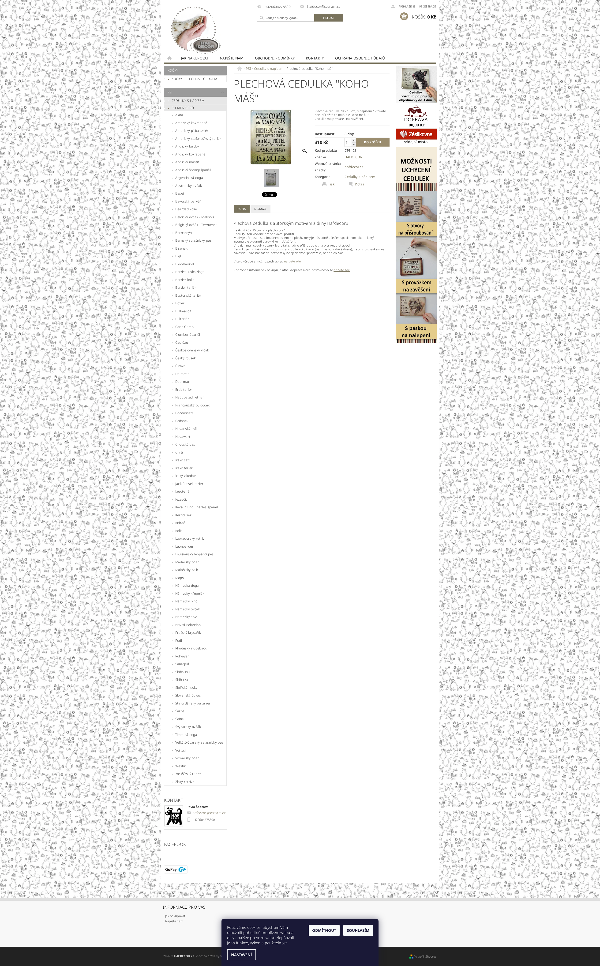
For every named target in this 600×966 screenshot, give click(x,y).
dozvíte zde (342, 270)
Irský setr (182, 460)
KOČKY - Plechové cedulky (195, 79)
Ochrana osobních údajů (360, 58)
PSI (170, 92)
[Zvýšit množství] (354, 140)
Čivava (180, 366)
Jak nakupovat (195, 58)
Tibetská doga (186, 734)
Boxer (180, 303)
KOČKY (173, 70)
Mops (179, 577)
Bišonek (181, 248)
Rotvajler (182, 656)
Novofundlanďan (188, 625)
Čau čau (181, 342)
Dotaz (359, 184)
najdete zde (292, 261)
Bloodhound (184, 264)
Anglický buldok (187, 146)
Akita (179, 115)
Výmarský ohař (187, 758)
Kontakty (315, 58)
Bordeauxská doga (190, 271)
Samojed (182, 664)
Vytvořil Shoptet (425, 957)
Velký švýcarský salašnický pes (199, 742)
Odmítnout (324, 930)
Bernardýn (183, 232)
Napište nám (232, 58)
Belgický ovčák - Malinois (194, 217)
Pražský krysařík (188, 632)
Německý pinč (186, 601)
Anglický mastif (187, 162)
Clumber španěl (187, 334)
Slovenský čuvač (188, 695)
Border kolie (185, 279)
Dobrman (182, 381)
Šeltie (179, 719)
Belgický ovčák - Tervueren (196, 224)
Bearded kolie (186, 209)
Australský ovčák (188, 185)
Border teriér (185, 287)
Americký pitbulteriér (192, 130)
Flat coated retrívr (189, 397)
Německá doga (187, 585)
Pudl (178, 640)
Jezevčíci (181, 499)
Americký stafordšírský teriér (198, 138)
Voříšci (180, 750)
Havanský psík (186, 428)
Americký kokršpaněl (191, 123)
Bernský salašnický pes (193, 240)
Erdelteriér (183, 389)
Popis (241, 209)
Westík (180, 766)
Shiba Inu (182, 672)
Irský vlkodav (185, 475)
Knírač (180, 522)
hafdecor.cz (354, 167)
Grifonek (182, 421)
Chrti (179, 452)
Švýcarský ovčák (188, 726)
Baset (179, 193)
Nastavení (241, 954)
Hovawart (183, 436)
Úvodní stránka (169, 58)
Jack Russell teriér (189, 483)
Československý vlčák (192, 350)
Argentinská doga (189, 177)
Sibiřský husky (186, 687)
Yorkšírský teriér (188, 773)
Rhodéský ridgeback (191, 648)
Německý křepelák (189, 593)
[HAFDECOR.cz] (194, 29)
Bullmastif (183, 311)
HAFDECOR (353, 157)
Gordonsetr (184, 413)
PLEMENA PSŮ (183, 108)
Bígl (178, 256)
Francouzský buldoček (192, 405)
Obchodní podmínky (275, 58)
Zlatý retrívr (184, 781)
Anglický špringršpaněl (193, 170)
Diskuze (260, 209)
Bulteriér (182, 319)
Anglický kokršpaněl (190, 154)
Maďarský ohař (187, 562)
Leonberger (184, 546)
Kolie (179, 530)
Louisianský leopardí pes (194, 554)
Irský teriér (184, 468)
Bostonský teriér (188, 295)
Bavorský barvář (188, 201)
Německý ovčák (187, 609)
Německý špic (186, 617)
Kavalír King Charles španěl (196, 507)
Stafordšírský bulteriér (192, 703)
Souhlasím (358, 930)
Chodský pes (185, 444)
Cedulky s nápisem (188, 100)
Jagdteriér (183, 491)
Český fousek (185, 358)
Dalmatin (182, 374)
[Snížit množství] (354, 144)
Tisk (331, 184)
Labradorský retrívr (190, 538)
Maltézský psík (186, 570)
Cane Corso (184, 326)
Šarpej (180, 711)
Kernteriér (183, 515)
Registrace (427, 6)
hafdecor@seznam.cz (208, 813)
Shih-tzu (181, 679)
